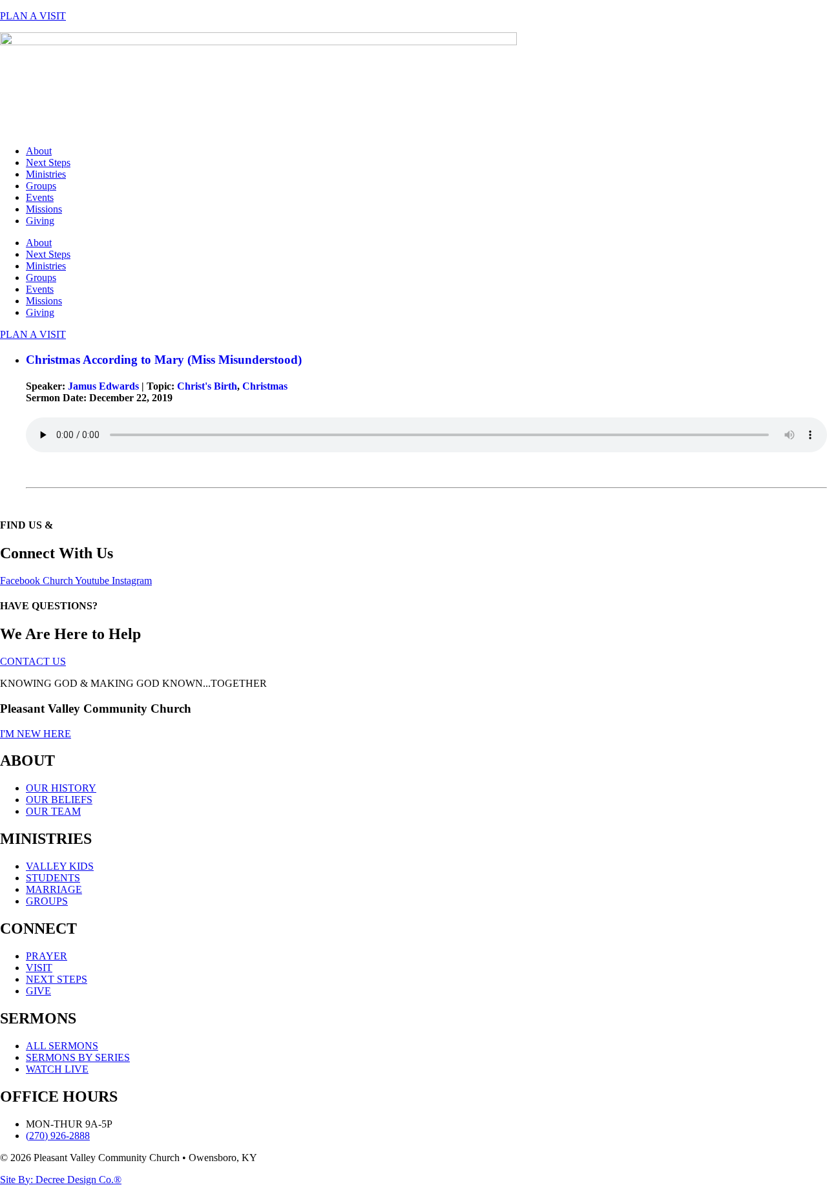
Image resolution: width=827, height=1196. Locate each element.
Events (40, 197)
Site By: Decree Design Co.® (60, 1179)
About (39, 150)
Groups (41, 185)
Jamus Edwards (103, 386)
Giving (40, 220)
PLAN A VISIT (33, 15)
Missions (44, 209)
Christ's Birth (207, 386)
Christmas (265, 386)
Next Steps (48, 162)
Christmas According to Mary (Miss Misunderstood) (164, 359)
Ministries (46, 174)
